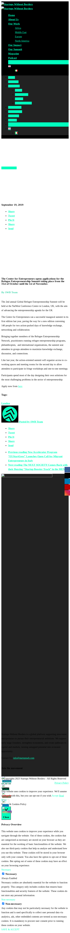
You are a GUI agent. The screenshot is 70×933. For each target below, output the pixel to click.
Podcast (12, 57)
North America (22, 41)
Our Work (14, 23)
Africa (18, 28)
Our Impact (14, 45)
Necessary (11, 874)
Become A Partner (18, 62)
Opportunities (9, 168)
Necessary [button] (6, 869)
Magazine (13, 53)
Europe (18, 36)
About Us (13, 19)
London (5, 403)
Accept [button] (55, 795)
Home (11, 15)
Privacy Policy (62, 783)
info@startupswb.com (23, 758)
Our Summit (15, 49)
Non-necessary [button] (8, 899)
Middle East (21, 32)
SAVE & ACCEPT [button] (10, 929)
